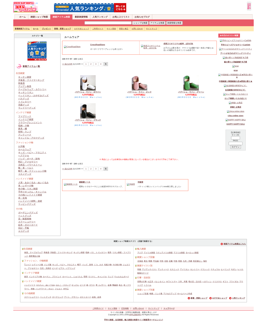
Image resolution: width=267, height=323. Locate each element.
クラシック (205, 269)
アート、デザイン (71, 297)
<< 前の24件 (67, 64)
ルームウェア (24, 149)
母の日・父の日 (194, 281)
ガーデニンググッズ (28, 212)
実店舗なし (197, 261)
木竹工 (66, 289)
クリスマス (217, 281)
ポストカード (85, 297)
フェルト (58, 289)
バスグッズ (23, 98)
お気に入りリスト (121, 17)
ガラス (92, 285)
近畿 (171, 261)
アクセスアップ (169, 294)
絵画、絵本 (96, 297)
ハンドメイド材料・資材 (30, 201)
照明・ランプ (24, 131)
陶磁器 (115, 285)
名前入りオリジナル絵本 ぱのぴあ (178, 44)
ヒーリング (225, 269)
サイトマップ (151, 29)
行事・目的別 (143, 277)
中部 (161, 261)
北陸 (166, 261)
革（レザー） (101, 285)
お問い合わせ (137, 29)
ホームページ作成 (184, 294)
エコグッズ (23, 231)
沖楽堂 (140, 182)
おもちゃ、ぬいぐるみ (45, 285)
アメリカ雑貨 (149, 253)
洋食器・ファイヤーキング (31, 80)
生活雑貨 (28, 249)
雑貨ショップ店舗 (146, 257)
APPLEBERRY (135, 315)
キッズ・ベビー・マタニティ (32, 152)
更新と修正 (123, 29)
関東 (150, 261)
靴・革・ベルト (25, 168)
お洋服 (21, 146)
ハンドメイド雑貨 (32, 281)
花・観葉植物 (24, 218)
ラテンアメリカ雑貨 (164, 253)
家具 (26, 277)
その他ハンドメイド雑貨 (30, 195)
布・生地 (22, 198)
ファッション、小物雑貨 (36, 260)
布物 (32, 289)
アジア (140, 253)
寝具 (109, 252)
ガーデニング (57, 297)
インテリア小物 (35, 277)
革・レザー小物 (25, 185)
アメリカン (184, 269)
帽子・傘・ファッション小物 (32, 171)
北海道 (140, 261)
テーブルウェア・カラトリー (32, 89)
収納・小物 (23, 125)
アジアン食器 (24, 86)
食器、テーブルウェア (33, 252)
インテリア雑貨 (25, 119)
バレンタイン (159, 281)
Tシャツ (27, 265)
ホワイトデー (171, 281)
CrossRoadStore (97, 45)
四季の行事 (142, 281)
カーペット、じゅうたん (72, 277)
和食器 (21, 83)
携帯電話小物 (34, 256)
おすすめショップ (81, 29)
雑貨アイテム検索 (61, 17)
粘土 (121, 285)
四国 (180, 261)
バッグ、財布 (87, 265)
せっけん (75, 285)
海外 (205, 261)
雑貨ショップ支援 (146, 289)
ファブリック (24, 116)
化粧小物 (108, 265)
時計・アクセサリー (28, 161)
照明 (85, 277)
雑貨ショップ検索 (39, 17)
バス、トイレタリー (98, 252)
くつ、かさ (98, 265)
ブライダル (233, 281)
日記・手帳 (23, 228)
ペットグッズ (24, 215)
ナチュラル (215, 269)
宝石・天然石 (45, 268)
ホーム (22, 17)
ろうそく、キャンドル (97, 277)
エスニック (174, 269)
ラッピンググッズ (27, 204)
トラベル (147, 285)
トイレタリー (24, 101)
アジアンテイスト (149, 269)
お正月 (150, 281)
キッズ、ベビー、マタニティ (64, 265)
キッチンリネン (25, 92)
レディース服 (37, 265)
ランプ (110, 277)
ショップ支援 (142, 294)
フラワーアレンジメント (30, 122)
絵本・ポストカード (28, 225)
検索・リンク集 (155, 294)
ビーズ (55, 268)
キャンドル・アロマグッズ (31, 138)
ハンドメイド (29, 285)
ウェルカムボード (121, 277)
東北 (146, 261)
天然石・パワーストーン (30, 165)
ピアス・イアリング (67, 268)
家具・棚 (22, 128)
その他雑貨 (29, 293)
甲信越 (156, 261)
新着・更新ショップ (199, 298)
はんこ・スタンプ (63, 285)
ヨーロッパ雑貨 (192, 253)
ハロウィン (207, 281)
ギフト (225, 281)
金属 (109, 285)
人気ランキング (100, 17)
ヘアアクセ (23, 155)
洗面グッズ (23, 105)
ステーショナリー (27, 222)
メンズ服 (47, 265)
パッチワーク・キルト (44, 289)
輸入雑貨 (141, 249)
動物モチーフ (142, 273)
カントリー (194, 269)
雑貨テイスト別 (144, 265)
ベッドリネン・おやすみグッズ (33, 95)
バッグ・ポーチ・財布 (29, 158)
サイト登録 (111, 29)
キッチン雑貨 (24, 77)
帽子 (79, 265)
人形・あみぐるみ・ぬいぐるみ (33, 182)
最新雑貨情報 (81, 17)
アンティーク (24, 135)
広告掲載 (125, 308)
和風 (139, 269)
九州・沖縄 (187, 261)
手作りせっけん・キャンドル (32, 192)
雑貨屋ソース (84, 182)
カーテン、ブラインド (52, 277)
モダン (234, 269)
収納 (87, 252)
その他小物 (117, 265)
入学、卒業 (182, 281)
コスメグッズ (24, 174)
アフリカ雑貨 (179, 253)
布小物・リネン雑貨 (28, 188)
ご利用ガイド (97, 29)
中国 (175, 261)
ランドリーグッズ (27, 108)
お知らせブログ (142, 17)
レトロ (240, 269)
